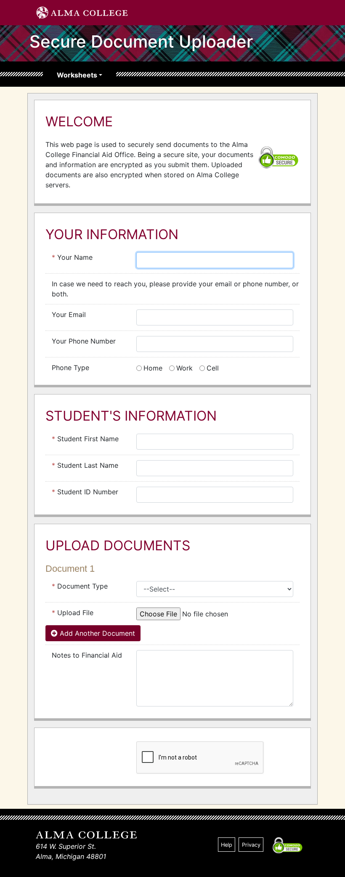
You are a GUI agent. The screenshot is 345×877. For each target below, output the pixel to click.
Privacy (251, 845)
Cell (213, 368)
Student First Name (85, 439)
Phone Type (70, 367)
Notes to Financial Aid (87, 655)
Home (152, 368)
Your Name (72, 257)
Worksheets (77, 75)
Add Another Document (96, 633)
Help (226, 845)
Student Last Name (85, 465)
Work (184, 368)
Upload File (72, 612)
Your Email (69, 314)
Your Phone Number (84, 341)
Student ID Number (85, 492)
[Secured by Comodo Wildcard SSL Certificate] (287, 845)
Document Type (80, 586)
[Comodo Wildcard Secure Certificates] (278, 156)
